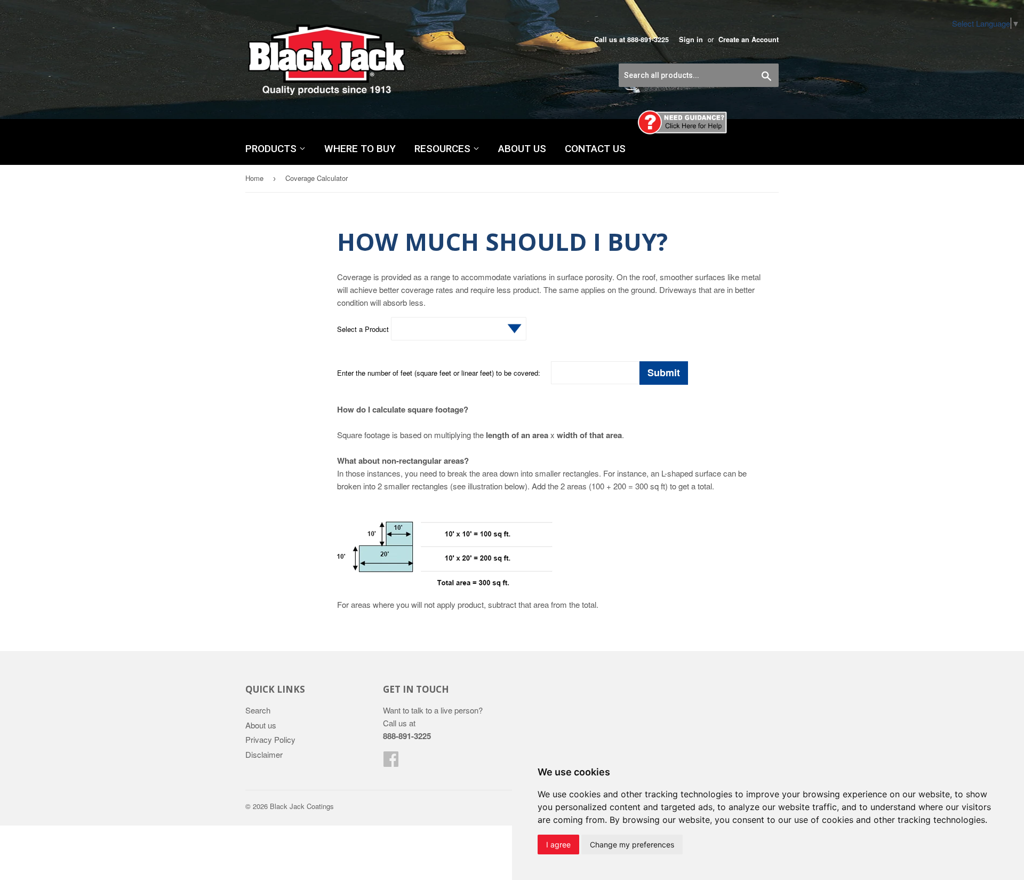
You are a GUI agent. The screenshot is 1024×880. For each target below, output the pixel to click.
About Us (522, 148)
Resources (443, 148)
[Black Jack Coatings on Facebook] (391, 761)
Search (257, 710)
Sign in (691, 39)
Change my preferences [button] (632, 844)
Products (272, 148)
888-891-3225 (648, 39)
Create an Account (748, 39)
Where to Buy (360, 148)
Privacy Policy (270, 739)
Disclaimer (264, 754)
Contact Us (595, 148)
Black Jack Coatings (302, 806)
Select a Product (364, 329)
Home (254, 178)
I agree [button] (558, 844)
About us (260, 725)
